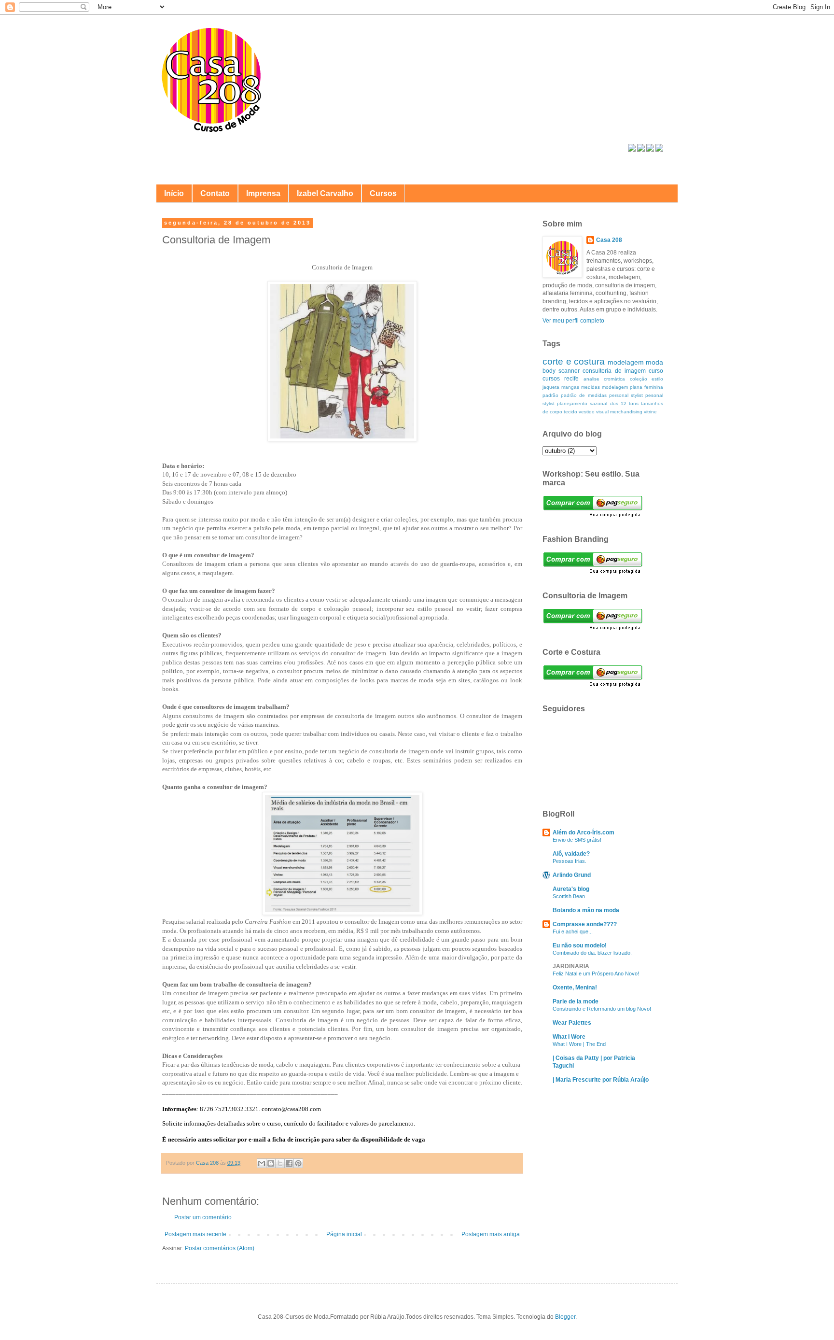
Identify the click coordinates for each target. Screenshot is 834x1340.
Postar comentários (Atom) (219, 1248)
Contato (215, 193)
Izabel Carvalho (325, 193)
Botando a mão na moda (586, 910)
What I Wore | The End (579, 1044)
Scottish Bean (569, 896)
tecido (570, 411)
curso (656, 370)
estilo (657, 378)
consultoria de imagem (614, 370)
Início (174, 193)
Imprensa (263, 193)
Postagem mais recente (195, 1234)
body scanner (561, 370)
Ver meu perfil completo (573, 320)
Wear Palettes (572, 1022)
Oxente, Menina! (575, 987)
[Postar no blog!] (271, 1163)
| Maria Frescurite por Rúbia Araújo (601, 1079)
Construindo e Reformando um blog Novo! (602, 1009)
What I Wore (569, 1036)
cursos (551, 378)
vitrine (650, 411)
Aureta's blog (571, 889)
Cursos (383, 193)
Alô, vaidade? (571, 853)
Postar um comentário (203, 1217)
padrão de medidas (583, 395)
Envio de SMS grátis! (577, 840)
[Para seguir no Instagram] (650, 149)
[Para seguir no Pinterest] (659, 149)
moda (654, 362)
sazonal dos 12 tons (614, 403)
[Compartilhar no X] (280, 1163)
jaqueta (550, 387)
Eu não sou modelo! (580, 945)
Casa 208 (609, 240)
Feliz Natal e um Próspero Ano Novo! (596, 973)
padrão (550, 395)
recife (571, 378)
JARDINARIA (571, 966)
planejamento (572, 403)
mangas (570, 387)
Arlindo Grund (572, 875)
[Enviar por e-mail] (261, 1163)
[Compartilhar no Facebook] (289, 1163)
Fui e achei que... (573, 931)
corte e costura (573, 361)
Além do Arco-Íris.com (583, 832)
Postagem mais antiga (490, 1234)
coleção (638, 378)
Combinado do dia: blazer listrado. (592, 953)
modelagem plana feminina (632, 387)
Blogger (565, 1316)
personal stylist (626, 395)
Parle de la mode (575, 1001)
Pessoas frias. (569, 861)
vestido (587, 411)
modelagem (626, 362)
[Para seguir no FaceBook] (632, 149)
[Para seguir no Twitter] (641, 149)
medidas (590, 387)
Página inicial (344, 1234)
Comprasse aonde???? (585, 924)
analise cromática (604, 378)
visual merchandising (619, 411)
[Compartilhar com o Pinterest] (298, 1163)
